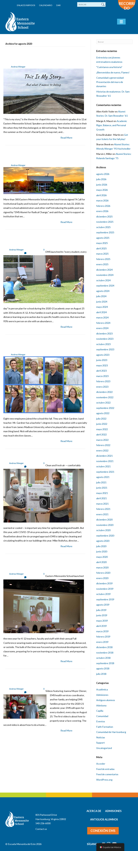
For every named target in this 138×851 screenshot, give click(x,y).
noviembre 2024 (104, 274)
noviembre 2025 (104, 221)
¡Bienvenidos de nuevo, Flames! (113, 72)
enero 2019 (102, 641)
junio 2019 (101, 615)
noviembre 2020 (104, 524)
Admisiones (102, 694)
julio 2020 (101, 546)
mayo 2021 (102, 493)
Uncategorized (104, 748)
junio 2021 (101, 487)
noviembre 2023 (104, 338)
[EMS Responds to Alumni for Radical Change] (43, 180)
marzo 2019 (102, 631)
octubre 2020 (103, 530)
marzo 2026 (102, 200)
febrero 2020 (103, 572)
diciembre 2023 (104, 333)
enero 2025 (102, 264)
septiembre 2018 (105, 663)
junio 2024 (101, 301)
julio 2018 (101, 673)
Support (100, 742)
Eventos (100, 721)
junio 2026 (101, 184)
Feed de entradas (105, 769)
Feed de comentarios (107, 774)
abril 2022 (101, 434)
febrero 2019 (103, 636)
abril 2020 (101, 562)
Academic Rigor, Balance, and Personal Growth (111, 125)
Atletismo (101, 705)
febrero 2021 (103, 508)
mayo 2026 (102, 189)
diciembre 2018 (104, 647)
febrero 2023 (103, 381)
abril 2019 (101, 625)
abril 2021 (101, 498)
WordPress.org (104, 779)
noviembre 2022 (104, 397)
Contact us (41, 828)
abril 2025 (101, 248)
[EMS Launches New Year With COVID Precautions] (43, 278)
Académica (102, 689)
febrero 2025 (103, 259)
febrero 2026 (103, 205)
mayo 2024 (102, 306)
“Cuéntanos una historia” (109, 67)
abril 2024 (101, 312)
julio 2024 (101, 296)
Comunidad (102, 716)
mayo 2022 (102, 429)
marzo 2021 (102, 503)
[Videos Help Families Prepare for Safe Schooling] (24, 706)
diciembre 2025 (104, 216)
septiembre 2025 (105, 232)
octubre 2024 (103, 280)
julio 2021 (101, 482)
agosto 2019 (102, 604)
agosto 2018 (102, 668)
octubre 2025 (103, 227)
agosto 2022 (102, 413)
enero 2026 (102, 211)
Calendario (45, 5)
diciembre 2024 (104, 269)
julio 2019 (101, 610)
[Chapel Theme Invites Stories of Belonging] (43, 90)
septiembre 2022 (105, 407)
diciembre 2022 (104, 391)
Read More (66, 137)
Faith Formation (104, 726)
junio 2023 (101, 360)
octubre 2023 (103, 344)
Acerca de (94, 810)
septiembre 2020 (105, 535)
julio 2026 (101, 179)
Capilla (99, 710)
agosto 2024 (102, 290)
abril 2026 (101, 195)
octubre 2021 (103, 466)
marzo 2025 (102, 253)
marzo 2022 (102, 439)
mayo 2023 (102, 365)
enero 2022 (102, 450)
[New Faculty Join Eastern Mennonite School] (43, 384)
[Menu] (121, 22)
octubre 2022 (103, 402)
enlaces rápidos (26, 5)
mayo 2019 (102, 620)
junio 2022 (101, 423)
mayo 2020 (102, 556)
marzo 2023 (102, 376)
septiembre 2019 (105, 599)
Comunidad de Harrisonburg (111, 732)
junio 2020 (101, 551)
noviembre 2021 (104, 461)
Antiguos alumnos (105, 700)
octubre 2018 (103, 657)
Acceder (100, 763)
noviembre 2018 (104, 652)
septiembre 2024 (105, 285)
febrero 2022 (103, 445)
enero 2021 (102, 514)
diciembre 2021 (104, 455)
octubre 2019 (103, 594)
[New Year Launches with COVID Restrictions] (43, 605)
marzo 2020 (102, 567)
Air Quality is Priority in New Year (43, 457)
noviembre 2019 (104, 588)
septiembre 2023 (105, 349)
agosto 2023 (102, 354)
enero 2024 (102, 328)
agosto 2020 (102, 540)
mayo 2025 (102, 243)
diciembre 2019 (104, 583)
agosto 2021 (102, 477)
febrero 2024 (103, 322)
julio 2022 (101, 418)
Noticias (100, 737)
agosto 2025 (102, 237)
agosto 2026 (102, 173)
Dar (58, 5)
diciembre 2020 (104, 519)
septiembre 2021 (105, 471)
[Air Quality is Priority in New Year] (43, 495)
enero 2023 (102, 386)
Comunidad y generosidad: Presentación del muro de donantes (110, 82)
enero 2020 (102, 578)
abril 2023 (101, 370)
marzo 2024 (102, 317)
